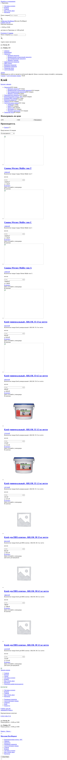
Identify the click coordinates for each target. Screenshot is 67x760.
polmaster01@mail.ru (7, 710)
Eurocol (6, 127)
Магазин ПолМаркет (9, 736)
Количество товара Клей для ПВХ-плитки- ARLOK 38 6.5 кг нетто (24, 596)
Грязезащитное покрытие (11, 62)
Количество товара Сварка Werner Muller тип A (18, 273)
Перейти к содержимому (8, 1)
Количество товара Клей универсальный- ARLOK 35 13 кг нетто (23, 327)
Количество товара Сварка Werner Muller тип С (18, 228)
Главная (6, 9)
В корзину (7, 185)
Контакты (7, 12)
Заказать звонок (5, 670)
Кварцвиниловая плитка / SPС (13, 739)
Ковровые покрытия (10, 65)
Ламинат (6, 51)
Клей (5, 704)
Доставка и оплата (9, 6)
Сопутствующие (9, 69)
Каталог (6, 674)
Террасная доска (9, 68)
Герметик (7, 702)
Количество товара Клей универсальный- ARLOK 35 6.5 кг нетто (23, 381)
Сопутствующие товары (13, 75)
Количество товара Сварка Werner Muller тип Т (18, 174)
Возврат (6, 7)
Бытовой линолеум (13, 55)
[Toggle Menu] (1, 733)
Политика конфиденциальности (13, 684)
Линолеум (7, 54)
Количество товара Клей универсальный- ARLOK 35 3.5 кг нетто (23, 435)
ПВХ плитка (8, 63)
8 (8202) (5, 22)
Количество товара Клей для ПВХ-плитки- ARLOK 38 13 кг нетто (24, 543)
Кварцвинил (8, 52)
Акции (3, 72)
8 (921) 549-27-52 (6, 716)
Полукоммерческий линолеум (17, 58)
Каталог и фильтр (6, 84)
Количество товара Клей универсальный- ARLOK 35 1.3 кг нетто (23, 489)
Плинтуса (7, 705)
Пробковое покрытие (10, 66)
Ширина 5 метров (13, 60)
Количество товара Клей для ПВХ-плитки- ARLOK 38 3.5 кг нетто (24, 650)
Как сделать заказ (9, 10)
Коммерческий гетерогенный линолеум (19, 57)
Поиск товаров (5, 15)
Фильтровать (37, 120)
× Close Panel (5, 756)
